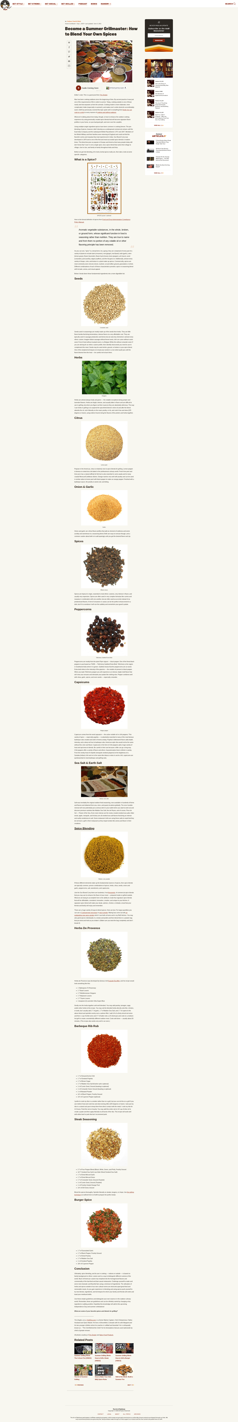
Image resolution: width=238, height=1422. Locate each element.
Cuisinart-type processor (89, 912)
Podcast (83, 4)
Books (94, 4)
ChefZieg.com (91, 1320)
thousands (111, 892)
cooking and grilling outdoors (106, 112)
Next (129, 1385)
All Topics (126, 1414)
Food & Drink (77, 21)
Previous (80, 1385)
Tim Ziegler (103, 95)
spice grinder (103, 912)
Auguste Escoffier (114, 981)
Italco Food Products (106, 1335)
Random (105, 4)
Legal (109, 1414)
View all (157, 125)
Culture (69, 21)
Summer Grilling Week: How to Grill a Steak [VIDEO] (103, 1358)
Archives (137, 1414)
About (117, 1414)
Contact (101, 1414)
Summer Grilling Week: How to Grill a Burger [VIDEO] (123, 1358)
